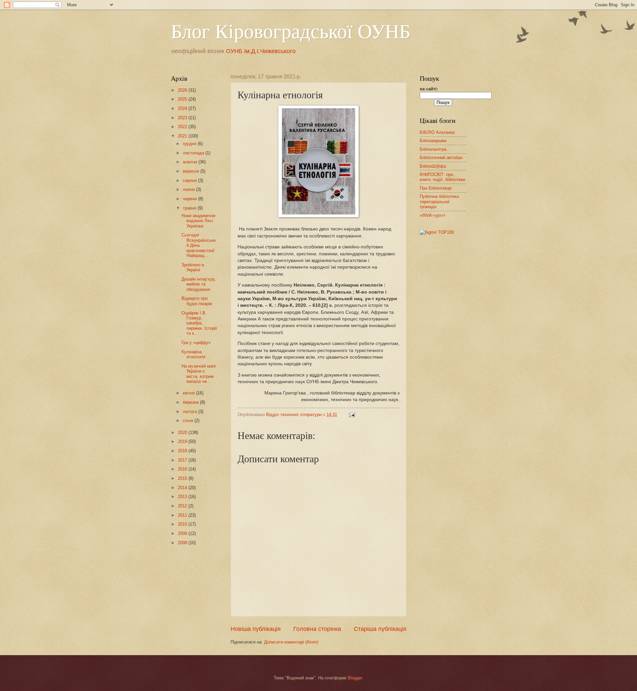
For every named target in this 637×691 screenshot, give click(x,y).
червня (190, 198)
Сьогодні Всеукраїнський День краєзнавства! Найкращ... (198, 245)
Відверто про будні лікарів (196, 301)
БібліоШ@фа (433, 166)
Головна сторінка (317, 629)
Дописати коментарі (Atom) (291, 642)
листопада (194, 152)
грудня (190, 143)
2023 (183, 117)
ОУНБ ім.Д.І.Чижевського (261, 51)
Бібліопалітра (433, 149)
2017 (183, 460)
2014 (183, 487)
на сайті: (429, 88)
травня (190, 208)
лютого (190, 411)
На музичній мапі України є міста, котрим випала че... (198, 374)
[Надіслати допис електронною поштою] (351, 414)
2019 (183, 441)
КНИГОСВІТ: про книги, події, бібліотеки (442, 177)
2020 (183, 432)
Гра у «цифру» (196, 342)
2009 (183, 533)
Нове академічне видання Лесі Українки (198, 220)
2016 (183, 469)
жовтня (190, 161)
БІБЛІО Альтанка (437, 132)
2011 (183, 515)
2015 (183, 478)
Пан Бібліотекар (436, 188)
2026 (183, 90)
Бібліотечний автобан (441, 157)
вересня (191, 171)
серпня (190, 180)
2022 (183, 126)
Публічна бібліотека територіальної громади (439, 201)
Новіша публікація (256, 629)
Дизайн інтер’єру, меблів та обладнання (198, 284)
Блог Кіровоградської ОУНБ (290, 30)
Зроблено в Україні (192, 267)
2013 (183, 496)
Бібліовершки (433, 140)
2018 (183, 450)
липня (189, 189)
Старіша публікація (380, 629)
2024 (183, 108)
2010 (183, 524)
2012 (183, 505)
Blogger (355, 677)
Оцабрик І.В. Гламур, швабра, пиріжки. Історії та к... (199, 323)
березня (191, 402)
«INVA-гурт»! (432, 215)
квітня (189, 392)
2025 (183, 99)
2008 (183, 542)
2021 (183, 135)
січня (188, 420)
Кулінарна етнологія (193, 354)
